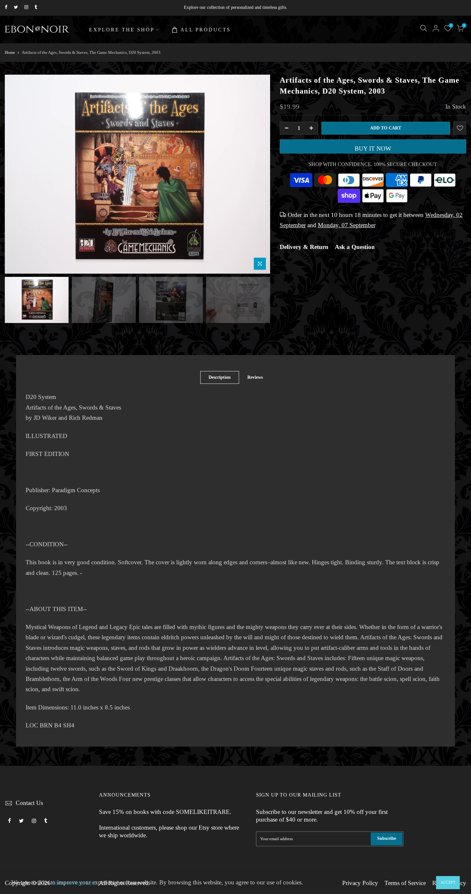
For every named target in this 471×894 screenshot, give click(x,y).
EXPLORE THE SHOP (121, 29)
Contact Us (29, 803)
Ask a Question (355, 247)
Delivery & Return (304, 247)
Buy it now (373, 148)
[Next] (258, 174)
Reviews (255, 377)
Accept (448, 882)
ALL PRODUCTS (205, 29)
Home (10, 52)
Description (220, 377)
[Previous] (16, 174)
